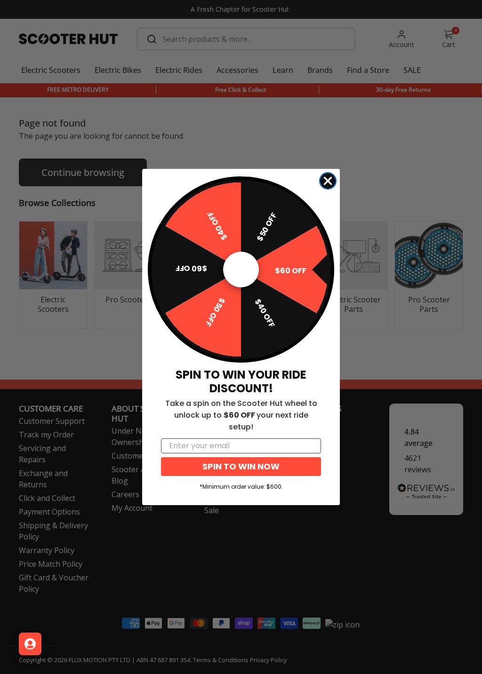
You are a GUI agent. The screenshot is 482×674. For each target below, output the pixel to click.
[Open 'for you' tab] (30, 644)
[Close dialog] (328, 181)
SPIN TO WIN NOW (241, 466)
